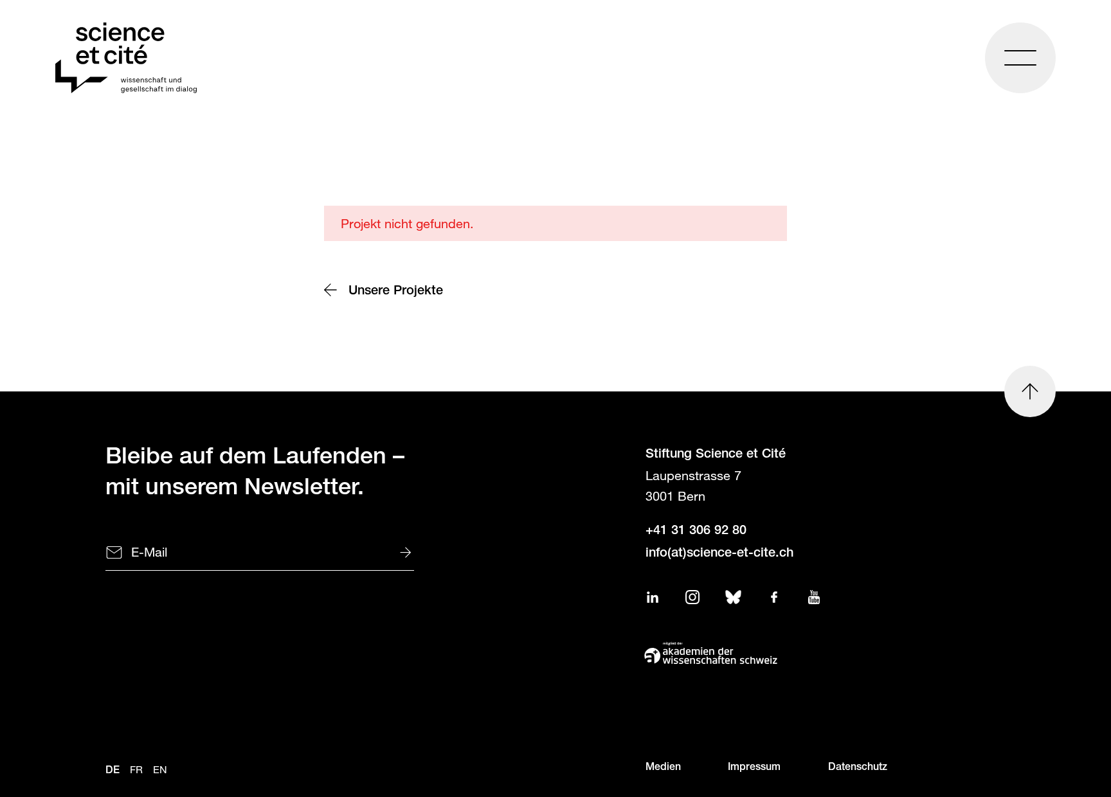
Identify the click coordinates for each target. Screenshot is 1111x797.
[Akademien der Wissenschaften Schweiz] (800, 653)
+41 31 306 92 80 (696, 531)
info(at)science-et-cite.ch (719, 554)
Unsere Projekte (398, 291)
